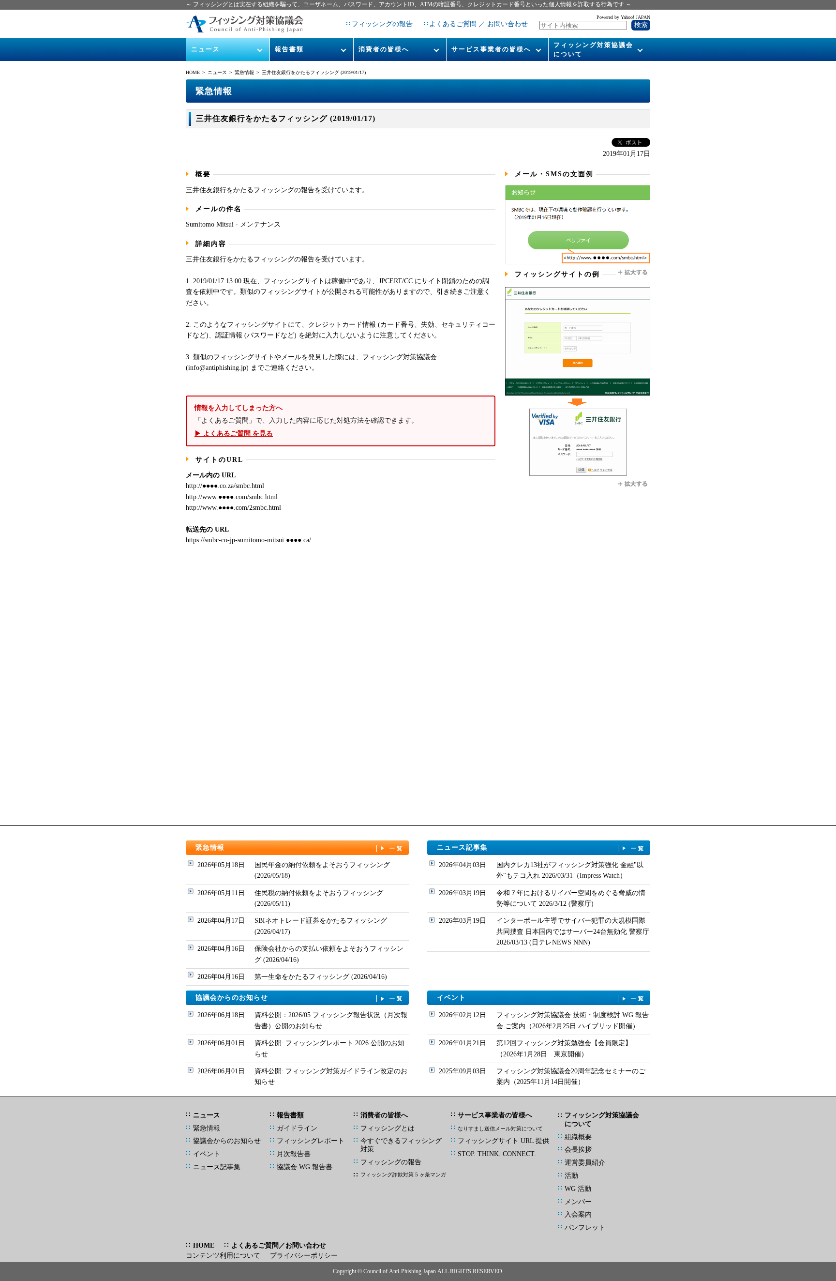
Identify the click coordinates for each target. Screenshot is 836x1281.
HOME (193, 72)
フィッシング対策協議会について (593, 49)
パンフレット (585, 1227)
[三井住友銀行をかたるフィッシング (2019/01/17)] (577, 262)
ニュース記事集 (541, 847)
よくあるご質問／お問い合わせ (278, 1245)
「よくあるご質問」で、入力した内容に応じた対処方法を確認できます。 (306, 420)
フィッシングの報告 (382, 24)
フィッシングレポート (310, 1140)
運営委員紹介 (585, 1162)
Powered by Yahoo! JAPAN (623, 17)
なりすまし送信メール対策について (500, 1128)
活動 (571, 1175)
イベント (541, 997)
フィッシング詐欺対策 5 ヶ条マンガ (403, 1174)
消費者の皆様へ (383, 49)
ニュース (205, 49)
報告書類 (289, 49)
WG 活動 (578, 1188)
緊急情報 (244, 72)
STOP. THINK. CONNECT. (497, 1154)
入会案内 (578, 1214)
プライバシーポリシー (304, 1255)
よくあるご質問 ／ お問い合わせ (478, 24)
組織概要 (578, 1137)
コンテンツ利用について (223, 1255)
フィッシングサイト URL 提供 (503, 1140)
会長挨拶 (578, 1149)
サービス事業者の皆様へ (491, 49)
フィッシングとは (387, 1128)
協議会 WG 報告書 (304, 1167)
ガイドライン (297, 1128)
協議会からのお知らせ (299, 997)
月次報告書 (294, 1154)
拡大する (633, 272)
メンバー (578, 1201)
